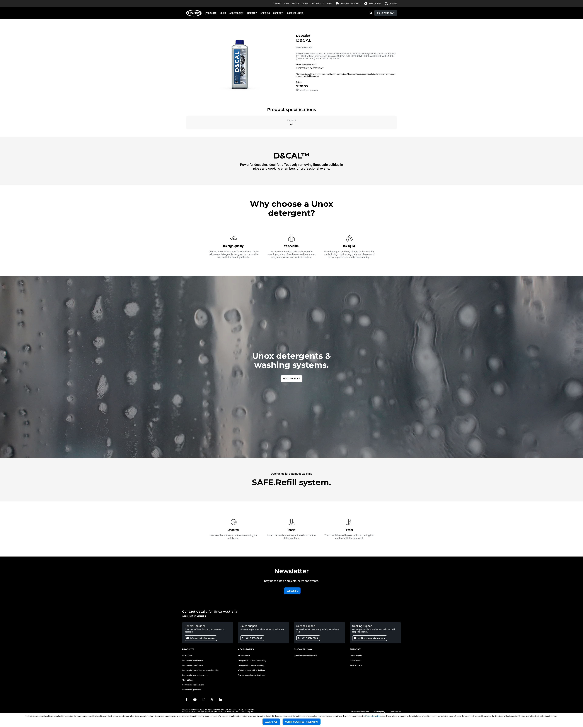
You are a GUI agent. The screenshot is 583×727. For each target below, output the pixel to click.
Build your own (313, 76)
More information (372, 716)
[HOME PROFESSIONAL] (195, 13)
